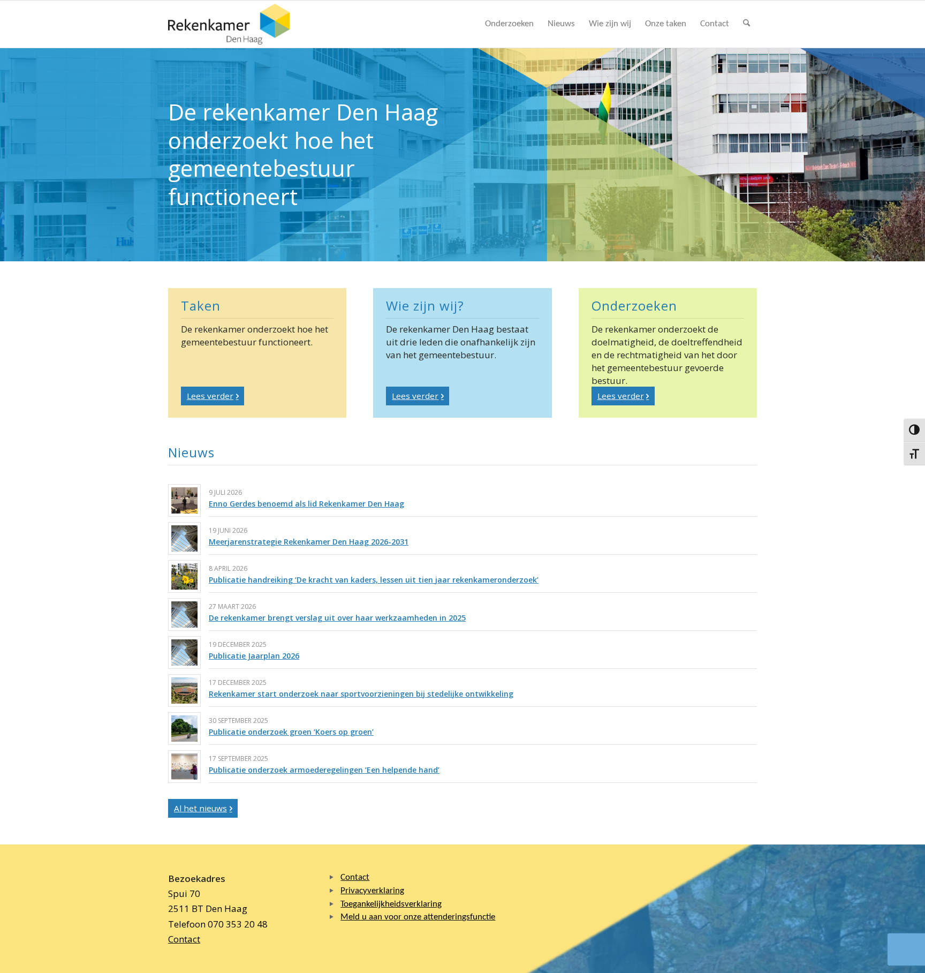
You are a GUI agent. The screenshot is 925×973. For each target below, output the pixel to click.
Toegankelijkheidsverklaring (391, 904)
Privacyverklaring (372, 890)
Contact (184, 939)
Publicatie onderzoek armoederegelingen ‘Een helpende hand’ (324, 770)
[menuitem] (509, 24)
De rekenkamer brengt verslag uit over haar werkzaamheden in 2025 (337, 618)
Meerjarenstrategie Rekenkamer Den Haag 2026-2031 (308, 542)
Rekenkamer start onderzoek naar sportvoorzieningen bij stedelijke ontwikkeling (361, 694)
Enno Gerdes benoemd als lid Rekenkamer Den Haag (306, 504)
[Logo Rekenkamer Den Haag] (229, 24)
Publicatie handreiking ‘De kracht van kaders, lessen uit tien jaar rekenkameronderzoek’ (374, 580)
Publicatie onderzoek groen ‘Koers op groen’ (291, 732)
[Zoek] (746, 24)
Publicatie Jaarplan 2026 (254, 656)
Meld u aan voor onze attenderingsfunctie (417, 917)
